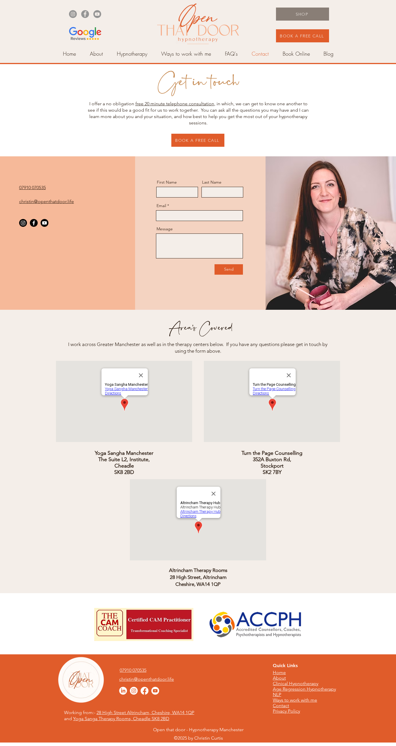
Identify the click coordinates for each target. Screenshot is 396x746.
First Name (167, 182)
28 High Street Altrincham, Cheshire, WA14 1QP (145, 712)
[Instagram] (73, 14)
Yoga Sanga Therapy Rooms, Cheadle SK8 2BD (121, 718)
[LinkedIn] (123, 691)
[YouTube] (97, 14)
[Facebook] (85, 14)
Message (165, 229)
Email (161, 206)
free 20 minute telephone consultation (174, 103)
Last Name (211, 182)
